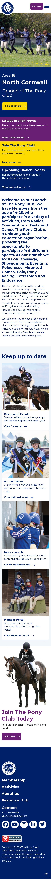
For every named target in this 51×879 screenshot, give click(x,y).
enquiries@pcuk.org (14, 816)
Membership (14, 780)
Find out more (13, 106)
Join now (10, 736)
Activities (10, 787)
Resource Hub (15, 800)
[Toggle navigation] (47, 6)
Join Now (37, 6)
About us (10, 793)
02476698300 (11, 812)
